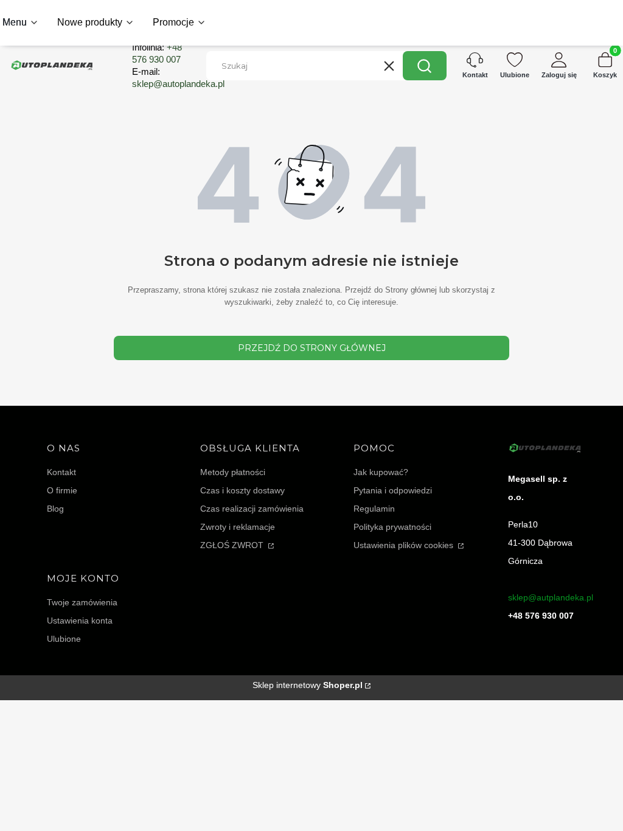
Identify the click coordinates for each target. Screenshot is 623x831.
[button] (425, 65)
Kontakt (61, 472)
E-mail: (178, 77)
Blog (55, 508)
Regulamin (374, 508)
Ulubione (64, 639)
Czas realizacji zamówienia (252, 508)
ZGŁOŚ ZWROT (233, 545)
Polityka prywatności (392, 527)
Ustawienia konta (80, 620)
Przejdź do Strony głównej (312, 347)
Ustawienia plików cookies (404, 545)
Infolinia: (157, 53)
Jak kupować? (380, 472)
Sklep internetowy (307, 685)
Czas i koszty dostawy (242, 490)
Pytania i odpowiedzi (392, 490)
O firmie (62, 490)
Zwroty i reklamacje (237, 527)
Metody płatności (232, 472)
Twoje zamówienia (82, 602)
